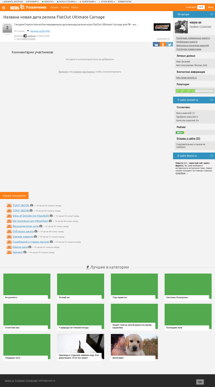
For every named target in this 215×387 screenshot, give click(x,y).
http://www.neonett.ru (186, 77)
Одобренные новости (186, 41)
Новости (48, 2)
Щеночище (118, 357)
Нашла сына (20, 246)
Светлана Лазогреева (177, 297)
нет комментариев (26, 38)
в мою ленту (191, 7)
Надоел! (18, 252)
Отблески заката (23, 231)
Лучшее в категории (109, 266)
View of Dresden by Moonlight (31, 215)
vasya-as (31, 36)
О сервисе (20, 380)
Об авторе (183, 14)
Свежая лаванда (23, 236)
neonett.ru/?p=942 (40, 30)
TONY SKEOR (21, 210)
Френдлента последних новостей (192, 45)
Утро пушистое (120, 297)
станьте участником (83, 71)
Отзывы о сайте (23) (188, 138)
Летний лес (64, 297)
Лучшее (54, 7)
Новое (74, 7)
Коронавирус (32, 2)
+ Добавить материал (12, 2)
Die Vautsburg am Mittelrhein (30, 220)
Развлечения (88, 2)
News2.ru (9, 380)
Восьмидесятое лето (26, 226)
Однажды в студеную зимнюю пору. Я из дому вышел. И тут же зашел (79, 356)
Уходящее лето (12, 357)
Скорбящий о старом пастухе (31, 241)
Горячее (65, 7)
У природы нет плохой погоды (74, 327)
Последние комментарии (188, 49)
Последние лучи (174, 327)
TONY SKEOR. (21, 205)
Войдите (63, 71)
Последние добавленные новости (193, 38)
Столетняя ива (12, 327)
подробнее (180, 173)
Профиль (194, 26)
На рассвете (11, 297)
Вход (210, 7)
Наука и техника (67, 2)
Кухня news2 (107, 2)
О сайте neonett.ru (188, 100)
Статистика (205, 26)
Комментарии (124, 2)
